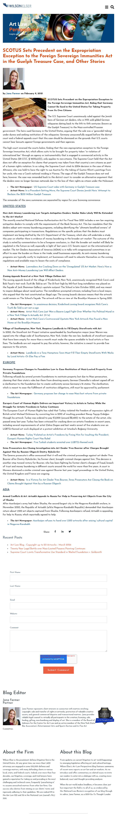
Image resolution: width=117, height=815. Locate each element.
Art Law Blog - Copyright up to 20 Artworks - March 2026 (40, 545)
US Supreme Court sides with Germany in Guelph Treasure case (66, 187)
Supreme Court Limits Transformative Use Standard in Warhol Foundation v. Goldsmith (56, 552)
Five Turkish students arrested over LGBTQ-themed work (63, 442)
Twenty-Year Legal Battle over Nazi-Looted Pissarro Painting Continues (47, 549)
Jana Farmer (13, 93)
